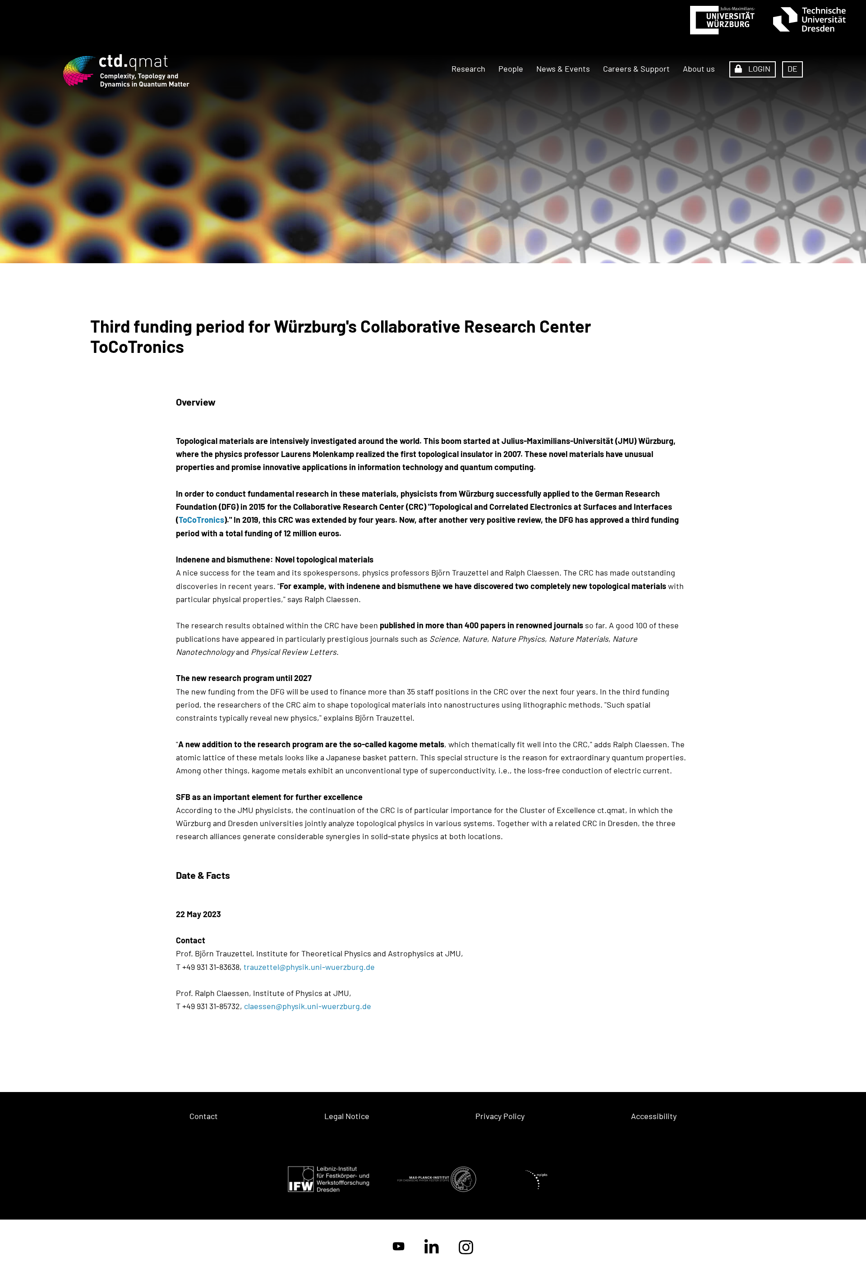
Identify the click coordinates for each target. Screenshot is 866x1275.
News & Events (563, 68)
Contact (203, 1116)
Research (468, 68)
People (510, 68)
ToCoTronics (201, 520)
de (792, 68)
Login (758, 68)
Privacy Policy (500, 1116)
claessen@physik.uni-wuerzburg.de (308, 1006)
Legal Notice (346, 1116)
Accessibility (654, 1116)
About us (699, 68)
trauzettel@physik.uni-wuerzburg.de (310, 967)
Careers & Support (636, 68)
